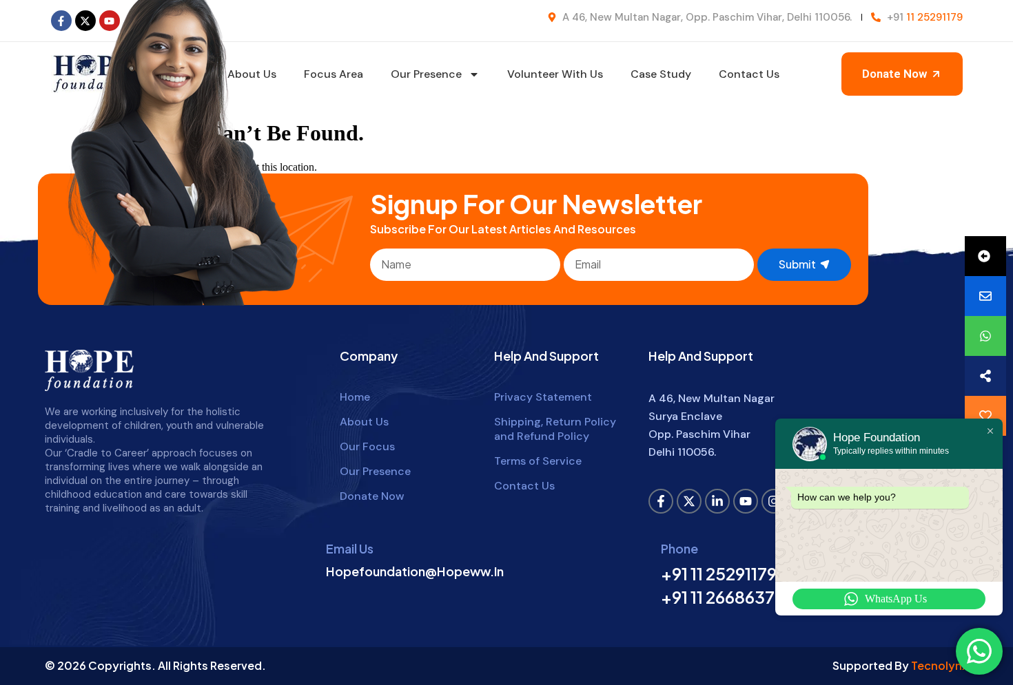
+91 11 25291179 (719, 573)
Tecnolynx (939, 665)
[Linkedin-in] (717, 501)
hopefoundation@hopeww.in (415, 571)
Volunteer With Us (555, 74)
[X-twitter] (689, 501)
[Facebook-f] (61, 20)
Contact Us (749, 74)
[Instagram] (773, 501)
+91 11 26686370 (723, 597)
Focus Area (333, 74)
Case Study (661, 74)
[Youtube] (745, 501)
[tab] (985, 256)
